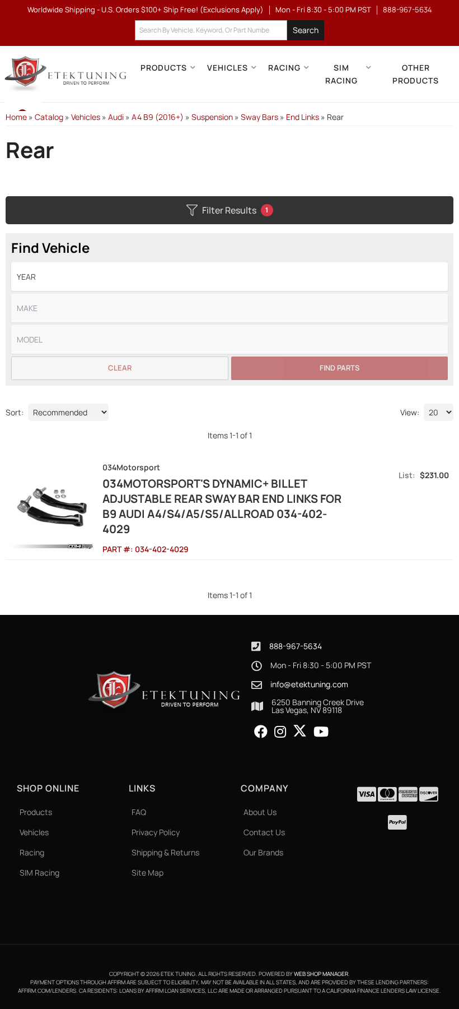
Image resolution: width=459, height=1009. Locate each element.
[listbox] (229, 276)
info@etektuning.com (309, 684)
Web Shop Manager (321, 974)
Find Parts (339, 368)
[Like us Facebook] (261, 732)
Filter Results (235, 210)
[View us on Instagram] (280, 732)
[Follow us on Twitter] (300, 731)
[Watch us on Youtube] (321, 732)
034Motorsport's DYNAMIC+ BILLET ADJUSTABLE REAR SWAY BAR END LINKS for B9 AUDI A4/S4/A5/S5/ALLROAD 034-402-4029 (221, 506)
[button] (229, 30)
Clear (120, 368)
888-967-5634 (295, 646)
